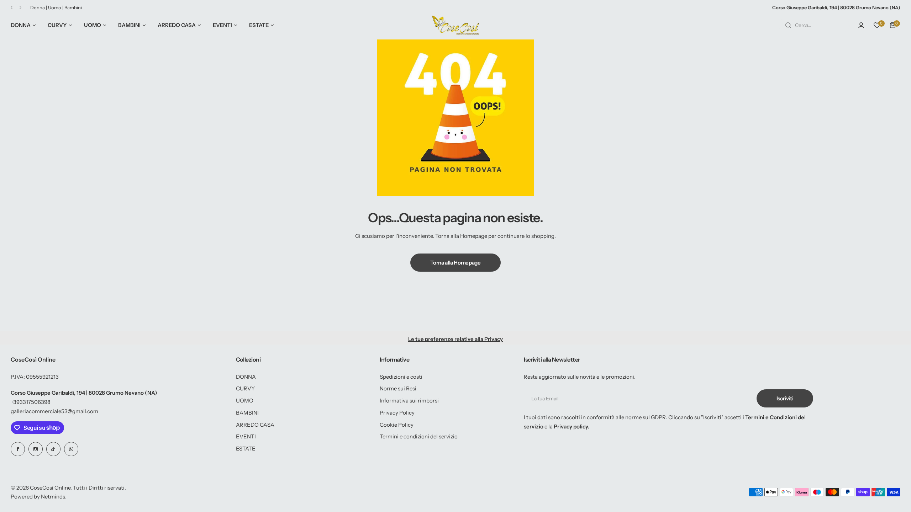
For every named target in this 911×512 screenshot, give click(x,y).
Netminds (53, 496)
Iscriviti (785, 398)
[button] (11, 8)
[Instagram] (35, 449)
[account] (861, 25)
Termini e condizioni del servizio (419, 436)
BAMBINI (247, 412)
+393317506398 (31, 402)
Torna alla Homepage (455, 262)
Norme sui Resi (398, 388)
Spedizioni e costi (401, 376)
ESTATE (246, 448)
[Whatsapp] (71, 449)
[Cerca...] (788, 25)
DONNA (246, 376)
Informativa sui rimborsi (409, 400)
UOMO (244, 400)
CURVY (245, 388)
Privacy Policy (397, 412)
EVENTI (246, 436)
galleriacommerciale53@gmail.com (54, 411)
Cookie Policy (397, 424)
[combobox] (814, 25)
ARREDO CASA (255, 424)
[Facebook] (18, 449)
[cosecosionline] (455, 25)
